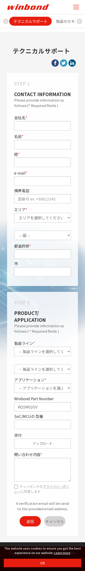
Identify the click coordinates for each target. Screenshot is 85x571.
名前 (18, 136)
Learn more (62, 553)
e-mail (20, 173)
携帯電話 (21, 190)
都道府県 (22, 246)
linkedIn (72, 63)
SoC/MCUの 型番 (28, 416)
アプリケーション (30, 379)
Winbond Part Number (34, 398)
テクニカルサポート (30, 21)
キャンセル (54, 521)
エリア (20, 209)
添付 (18, 435)
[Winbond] (28, 7)
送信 (30, 521)
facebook (55, 63)
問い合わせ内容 (28, 454)
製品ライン (24, 343)
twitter (63, 63)
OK (42, 563)
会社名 (20, 117)
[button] (79, 21)
